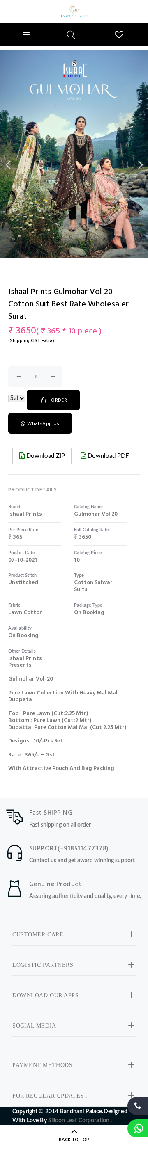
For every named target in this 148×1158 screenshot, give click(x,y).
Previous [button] (8, 165)
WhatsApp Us (43, 424)
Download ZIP (45, 456)
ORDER (59, 400)
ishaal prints (25, 514)
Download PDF (107, 456)
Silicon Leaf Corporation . (80, 1121)
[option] (74, 154)
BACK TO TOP (74, 1140)
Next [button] (140, 165)
